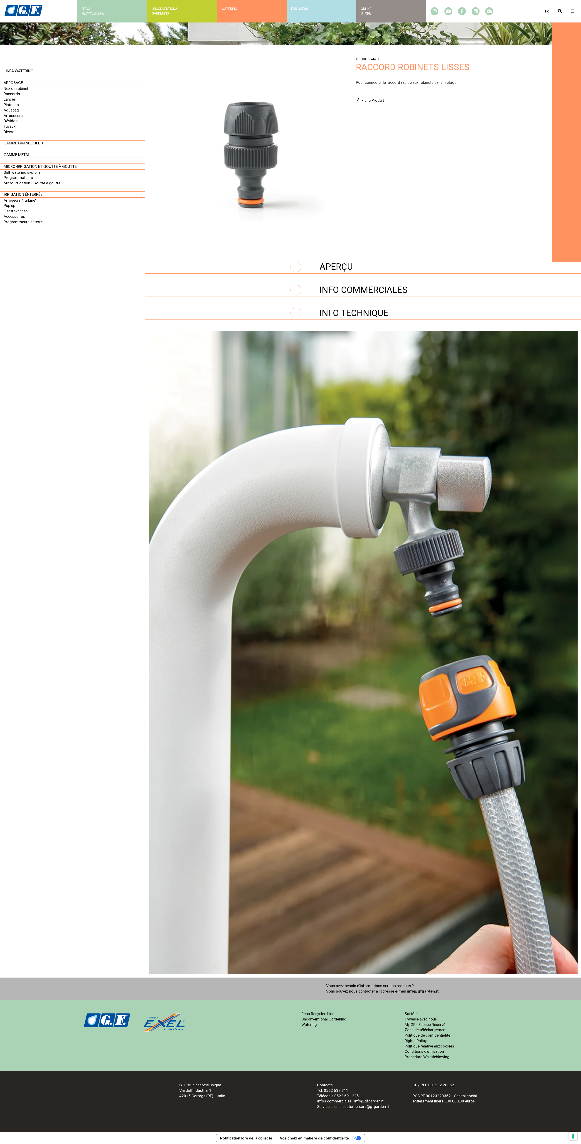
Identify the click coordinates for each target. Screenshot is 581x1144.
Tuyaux (9, 126)
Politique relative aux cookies (429, 1046)
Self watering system (22, 172)
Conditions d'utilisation (424, 1051)
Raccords (12, 94)
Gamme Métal (17, 154)
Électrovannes (16, 211)
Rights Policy (416, 1040)
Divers (9, 131)
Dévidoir (11, 121)
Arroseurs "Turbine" (20, 200)
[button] (547, 11)
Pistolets (11, 104)
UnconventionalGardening (165, 11)
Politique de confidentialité (427, 1035)
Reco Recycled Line (317, 1013)
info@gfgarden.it (423, 991)
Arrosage (13, 82)
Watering (229, 9)
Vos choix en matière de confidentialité (314, 1138)
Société (411, 1013)
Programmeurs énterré (23, 222)
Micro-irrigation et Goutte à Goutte (40, 166)
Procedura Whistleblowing (427, 1057)
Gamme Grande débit (24, 143)
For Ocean (299, 9)
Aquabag (11, 110)
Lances (10, 99)
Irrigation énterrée (23, 194)
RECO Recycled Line (93, 11)
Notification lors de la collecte (246, 1138)
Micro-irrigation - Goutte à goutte (32, 183)
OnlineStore (366, 11)
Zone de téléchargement (426, 1030)
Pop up (9, 205)
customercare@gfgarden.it (365, 1106)
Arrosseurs (13, 115)
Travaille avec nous (421, 1019)
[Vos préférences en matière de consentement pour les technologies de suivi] (573, 1136)
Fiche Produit (373, 100)
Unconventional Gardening (323, 1019)
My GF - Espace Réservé (425, 1024)
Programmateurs (18, 177)
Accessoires (14, 216)
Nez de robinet (16, 88)
